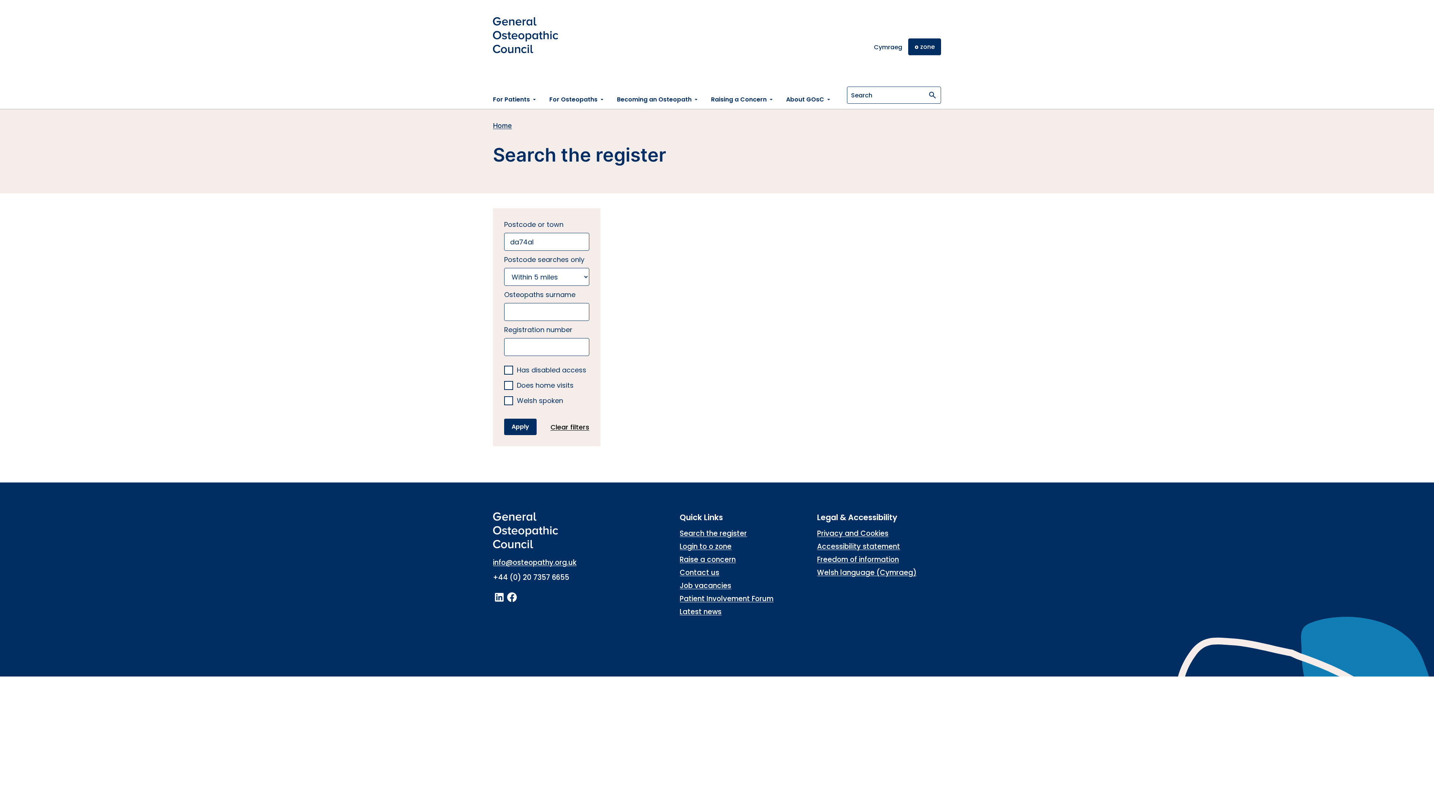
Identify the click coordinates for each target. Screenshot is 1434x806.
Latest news (700, 612)
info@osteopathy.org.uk (535, 562)
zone (925, 47)
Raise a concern (708, 559)
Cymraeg (888, 47)
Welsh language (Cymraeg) (866, 573)
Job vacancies (705, 586)
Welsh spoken (540, 401)
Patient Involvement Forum (726, 599)
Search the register (713, 533)
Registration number (538, 329)
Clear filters (569, 427)
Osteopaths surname (539, 294)
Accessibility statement (858, 546)
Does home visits (545, 386)
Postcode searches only (544, 259)
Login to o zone (706, 546)
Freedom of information (858, 559)
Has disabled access (551, 370)
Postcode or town (534, 224)
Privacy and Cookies (852, 533)
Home (502, 125)
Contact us (699, 573)
